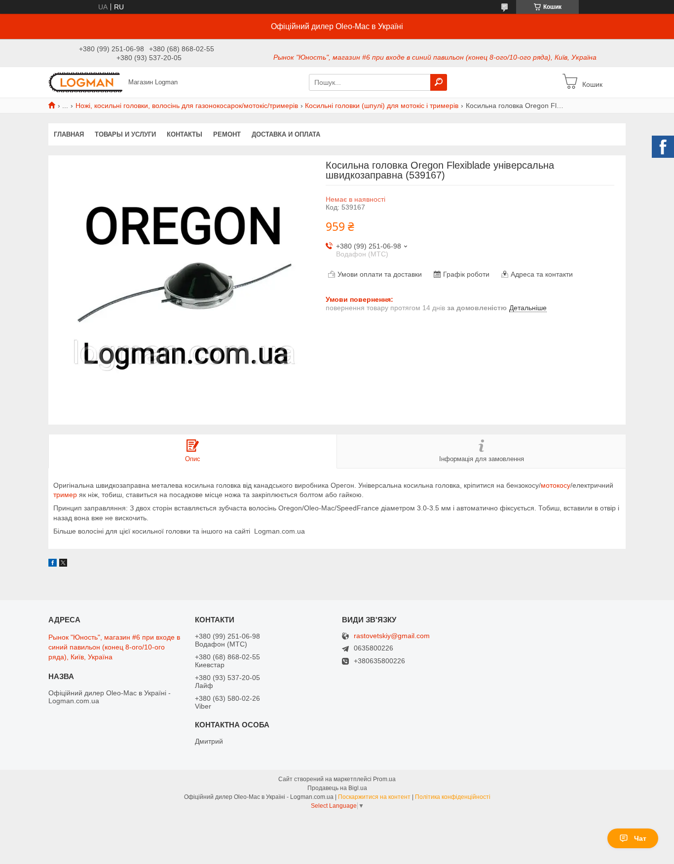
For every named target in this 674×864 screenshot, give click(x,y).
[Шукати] (438, 82)
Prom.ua (384, 779)
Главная (69, 134)
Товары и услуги (125, 134)
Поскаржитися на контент (374, 796)
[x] (63, 564)
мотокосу (555, 485)
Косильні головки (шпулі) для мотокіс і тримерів (381, 105)
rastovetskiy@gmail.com (392, 636)
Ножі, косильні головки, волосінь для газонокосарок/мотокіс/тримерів (186, 105)
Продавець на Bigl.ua (337, 788)
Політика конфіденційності (452, 796)
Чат (640, 838)
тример (65, 495)
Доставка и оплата (286, 134)
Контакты (184, 134)
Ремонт (227, 134)
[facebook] (52, 564)
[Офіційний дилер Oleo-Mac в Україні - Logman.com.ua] (85, 82)
